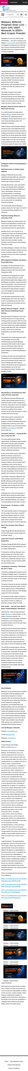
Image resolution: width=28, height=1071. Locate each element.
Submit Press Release (14, 1065)
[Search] (18, 14)
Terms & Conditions (14, 1068)
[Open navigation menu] (2, 14)
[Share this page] (26, 14)
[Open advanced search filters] (21, 14)
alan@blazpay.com (11, 747)
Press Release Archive (16, 1061)
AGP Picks (4, 2)
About (6, 1061)
